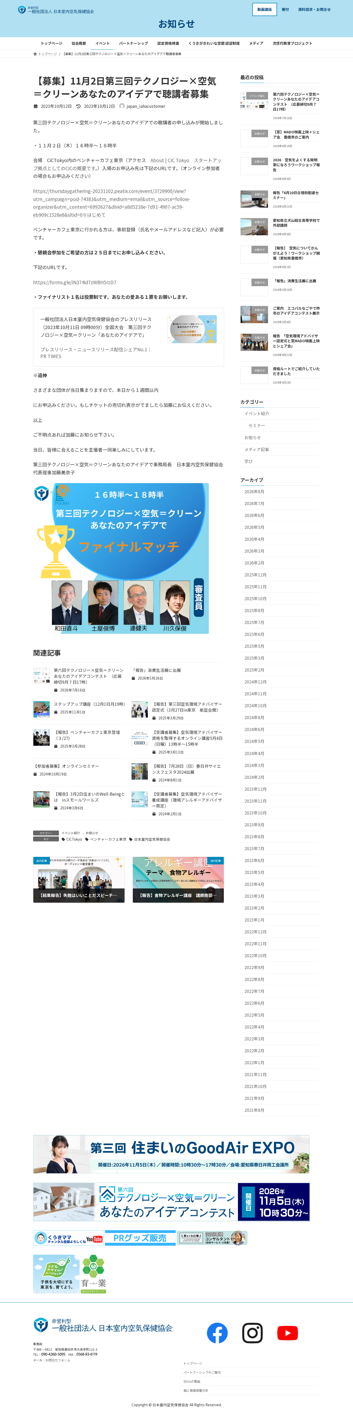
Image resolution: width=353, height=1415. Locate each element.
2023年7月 (254, 848)
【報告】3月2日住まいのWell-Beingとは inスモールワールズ (89, 797)
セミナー (257, 425)
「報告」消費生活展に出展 (156, 670)
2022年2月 (254, 1051)
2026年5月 (254, 527)
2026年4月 (254, 539)
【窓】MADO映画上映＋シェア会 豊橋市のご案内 (296, 134)
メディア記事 (256, 449)
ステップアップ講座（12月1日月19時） (90, 704)
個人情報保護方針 (195, 1390)
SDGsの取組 (191, 1381)
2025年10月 (255, 599)
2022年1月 (254, 1063)
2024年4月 (254, 753)
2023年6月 (254, 860)
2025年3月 (254, 658)
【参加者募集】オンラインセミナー (66, 766)
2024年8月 (254, 717)
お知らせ (92, 833)
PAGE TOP (340, 1368)
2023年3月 (254, 896)
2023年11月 (255, 801)
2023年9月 (254, 824)
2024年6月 (254, 729)
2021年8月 (254, 1110)
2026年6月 (254, 515)
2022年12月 (255, 932)
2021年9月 (254, 1098)
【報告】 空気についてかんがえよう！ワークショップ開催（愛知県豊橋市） (296, 253)
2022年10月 (255, 955)
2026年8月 (254, 491)
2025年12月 (255, 575)
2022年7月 (254, 991)
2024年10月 (255, 706)
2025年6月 (254, 634)
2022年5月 (254, 1015)
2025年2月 (254, 670)
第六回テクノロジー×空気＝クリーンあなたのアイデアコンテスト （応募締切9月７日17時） (89, 676)
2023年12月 (255, 789)
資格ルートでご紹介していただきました (296, 371)
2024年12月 (255, 682)
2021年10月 (255, 1086)
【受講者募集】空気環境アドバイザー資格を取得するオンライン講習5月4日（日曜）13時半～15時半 (187, 738)
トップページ (192, 1363)
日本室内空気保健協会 (152, 839)
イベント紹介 (71, 833)
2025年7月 (254, 622)
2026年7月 (254, 503)
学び (248, 461)
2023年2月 (254, 908)
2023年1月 (254, 920)
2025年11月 (255, 587)
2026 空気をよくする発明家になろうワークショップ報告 (296, 164)
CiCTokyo (74, 839)
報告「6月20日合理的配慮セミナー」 (296, 195)
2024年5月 (254, 741)
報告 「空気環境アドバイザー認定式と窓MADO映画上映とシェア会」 (296, 340)
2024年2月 (254, 777)
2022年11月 (255, 944)
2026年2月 (254, 563)
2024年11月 (255, 694)
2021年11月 (255, 1074)
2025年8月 (254, 610)
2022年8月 (254, 979)
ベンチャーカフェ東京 (108, 839)
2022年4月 (254, 1027)
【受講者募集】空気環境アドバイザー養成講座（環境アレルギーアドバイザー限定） (187, 800)
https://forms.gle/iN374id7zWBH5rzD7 (74, 282)
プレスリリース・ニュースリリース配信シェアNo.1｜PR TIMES (96, 352)
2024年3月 (254, 765)
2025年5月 (254, 646)
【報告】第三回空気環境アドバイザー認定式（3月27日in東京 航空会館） (187, 707)
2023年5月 (254, 872)
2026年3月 (254, 551)
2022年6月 (254, 1003)
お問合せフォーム (57, 1360)
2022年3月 (254, 1039)
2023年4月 (254, 884)
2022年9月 (254, 967)
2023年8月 (254, 836)
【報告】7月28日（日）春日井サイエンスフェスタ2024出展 (186, 769)
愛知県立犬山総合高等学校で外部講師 (296, 222)
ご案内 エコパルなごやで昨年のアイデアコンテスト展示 (296, 310)
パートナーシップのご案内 (202, 1372)
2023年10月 (255, 813)
